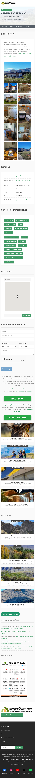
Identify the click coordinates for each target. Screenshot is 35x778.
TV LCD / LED (23, 245)
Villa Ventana (29, 391)
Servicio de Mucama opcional (14, 257)
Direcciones (27, 315)
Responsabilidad (5, 734)
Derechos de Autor (5, 730)
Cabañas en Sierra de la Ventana (12, 715)
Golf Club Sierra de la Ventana (17, 560)
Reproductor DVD (10, 224)
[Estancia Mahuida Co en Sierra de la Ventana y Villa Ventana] (17, 432)
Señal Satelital (9, 262)
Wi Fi (21, 224)
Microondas (9, 233)
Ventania (12, 759)
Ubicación (27, 26)
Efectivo (18, 199)
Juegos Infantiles (10, 245)
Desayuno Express (11, 241)
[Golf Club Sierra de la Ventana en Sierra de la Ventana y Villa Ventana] (17, 554)
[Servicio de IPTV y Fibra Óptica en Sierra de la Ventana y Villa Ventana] (17, 498)
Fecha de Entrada (5, 343)
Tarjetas (22, 199)
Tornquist (17, 759)
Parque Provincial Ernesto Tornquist (17, 536)
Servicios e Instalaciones (16, 26)
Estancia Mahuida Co (17, 438)
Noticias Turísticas (17, 418)
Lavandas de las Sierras (17, 460)
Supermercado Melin (17, 482)
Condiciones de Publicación (7, 737)
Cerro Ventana (22, 54)
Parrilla (25, 237)
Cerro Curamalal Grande (17, 604)
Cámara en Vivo (17, 399)
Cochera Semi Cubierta (12, 237)
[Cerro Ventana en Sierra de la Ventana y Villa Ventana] (17, 576)
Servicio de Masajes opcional (14, 253)
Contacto (3, 741)
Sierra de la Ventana (20, 391)
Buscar (19, 747)
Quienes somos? (5, 726)
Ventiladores (9, 220)
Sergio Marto (5, 631)
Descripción (4, 26)
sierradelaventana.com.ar (26, 759)
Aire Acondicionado (23, 220)
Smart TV (22, 241)
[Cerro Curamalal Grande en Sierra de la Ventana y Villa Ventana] (17, 598)
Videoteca (8, 228)
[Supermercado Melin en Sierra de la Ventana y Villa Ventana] (17, 476)
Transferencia (19, 201)
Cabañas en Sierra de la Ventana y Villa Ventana (18, 388)
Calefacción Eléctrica (21, 228)
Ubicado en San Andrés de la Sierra (13, 16)
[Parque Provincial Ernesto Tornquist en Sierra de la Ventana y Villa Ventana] (17, 530)
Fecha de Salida (22, 343)
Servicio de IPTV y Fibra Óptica (17, 504)
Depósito (27, 199)
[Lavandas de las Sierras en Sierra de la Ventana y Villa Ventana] (17, 454)
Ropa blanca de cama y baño (13, 249)
